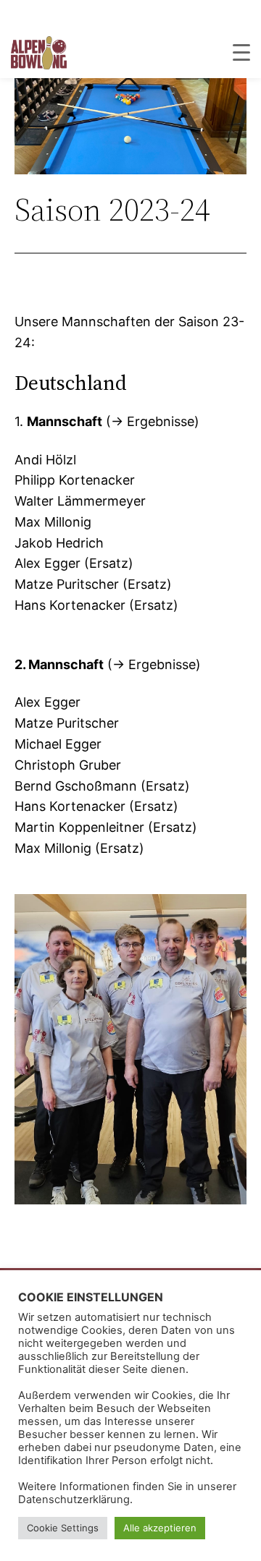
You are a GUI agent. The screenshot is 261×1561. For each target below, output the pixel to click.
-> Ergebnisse (152, 421)
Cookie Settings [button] (63, 1528)
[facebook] (244, 13)
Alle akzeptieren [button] (159, 1528)
